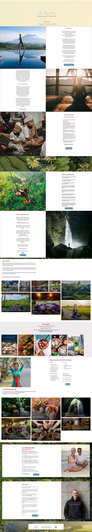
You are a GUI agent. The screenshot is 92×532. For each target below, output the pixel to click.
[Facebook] (26, 474)
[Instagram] (22, 474)
